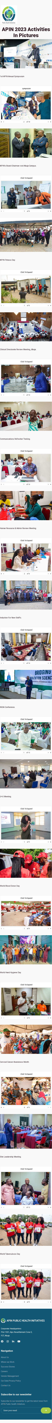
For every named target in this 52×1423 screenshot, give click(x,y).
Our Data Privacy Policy (11, 1381)
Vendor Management (10, 1376)
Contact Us (5, 1385)
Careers (4, 1371)
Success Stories (8, 1367)
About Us (5, 1357)
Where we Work (7, 1362)
